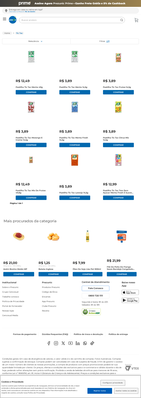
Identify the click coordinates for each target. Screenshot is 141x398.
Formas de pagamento (24, 334)
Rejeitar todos (100, 391)
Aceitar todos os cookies (126, 391)
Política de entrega (118, 334)
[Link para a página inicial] (7, 33)
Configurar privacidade (113, 383)
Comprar (31, 92)
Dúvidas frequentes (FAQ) (55, 334)
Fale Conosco (95, 288)
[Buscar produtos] (122, 20)
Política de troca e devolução (88, 334)
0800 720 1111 (95, 295)
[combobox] (72, 20)
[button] (4, 19)
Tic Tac (19, 33)
